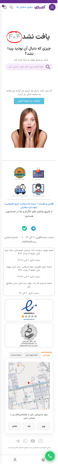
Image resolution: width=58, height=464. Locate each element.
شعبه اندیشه (16, 355)
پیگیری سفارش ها (24, 7)
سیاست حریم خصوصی (16, 204)
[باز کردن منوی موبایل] (52, 7)
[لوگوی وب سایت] (40, 7)
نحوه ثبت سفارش (29, 207)
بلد (29, 426)
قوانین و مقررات (46, 204)
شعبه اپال (46, 355)
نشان (14, 426)
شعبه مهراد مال (32, 355)
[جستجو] (11, 7)
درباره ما (32, 204)
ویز (43, 426)
